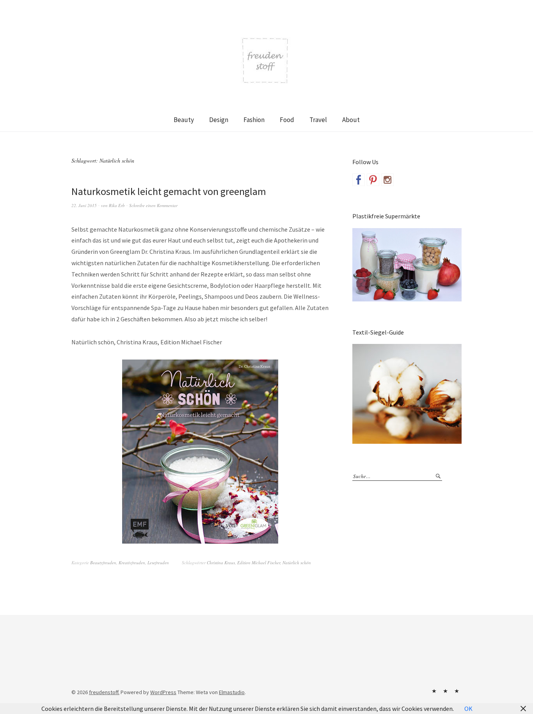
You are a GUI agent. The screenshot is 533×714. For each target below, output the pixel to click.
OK (468, 708)
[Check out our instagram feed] (387, 180)
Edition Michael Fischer (258, 562)
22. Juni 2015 (84, 205)
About (351, 119)
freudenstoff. (104, 692)
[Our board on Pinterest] (373, 180)
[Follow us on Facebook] (358, 180)
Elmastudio (232, 692)
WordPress (163, 692)
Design (218, 119)
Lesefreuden (158, 562)
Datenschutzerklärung (456, 691)
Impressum (445, 691)
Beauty (184, 119)
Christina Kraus (221, 562)
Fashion (254, 119)
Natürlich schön (296, 562)
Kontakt (434, 691)
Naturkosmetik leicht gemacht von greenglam (168, 191)
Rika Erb (117, 205)
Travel (318, 119)
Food (287, 119)
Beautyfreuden (103, 562)
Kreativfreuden (132, 562)
